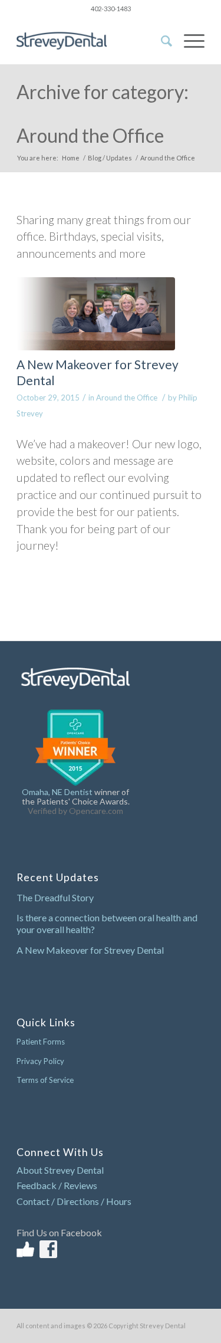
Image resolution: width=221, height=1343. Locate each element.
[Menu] (188, 40)
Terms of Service (45, 1080)
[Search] (160, 40)
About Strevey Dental (60, 1169)
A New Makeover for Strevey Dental (90, 949)
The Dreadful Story (55, 897)
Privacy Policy (40, 1061)
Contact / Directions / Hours (74, 1201)
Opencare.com (96, 811)
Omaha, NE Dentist (57, 792)
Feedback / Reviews (57, 1185)
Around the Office (126, 397)
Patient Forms (41, 1041)
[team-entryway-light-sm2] (96, 313)
